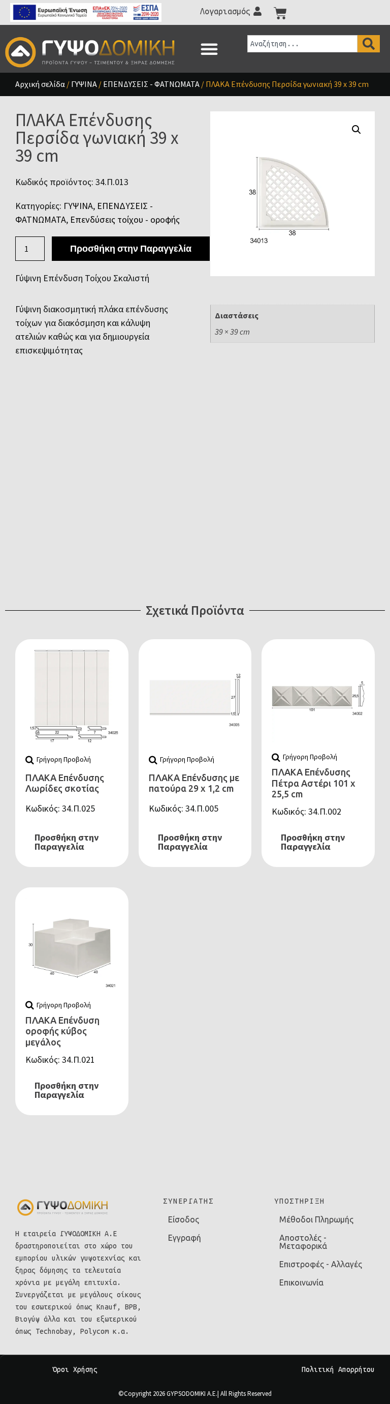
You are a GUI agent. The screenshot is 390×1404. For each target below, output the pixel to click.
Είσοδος (183, 1219)
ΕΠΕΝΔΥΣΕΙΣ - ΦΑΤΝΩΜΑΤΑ (151, 84)
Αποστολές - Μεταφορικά (303, 1241)
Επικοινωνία (301, 1282)
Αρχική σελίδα (40, 84)
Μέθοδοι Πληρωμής (316, 1219)
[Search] (369, 43)
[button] (209, 49)
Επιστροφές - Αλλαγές (320, 1264)
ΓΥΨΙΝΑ (84, 84)
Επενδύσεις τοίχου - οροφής (125, 219)
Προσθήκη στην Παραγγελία (130, 248)
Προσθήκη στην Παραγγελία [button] (67, 841)
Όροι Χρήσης (75, 1369)
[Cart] (280, 13)
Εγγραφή (184, 1237)
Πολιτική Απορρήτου (338, 1369)
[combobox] (302, 43)
